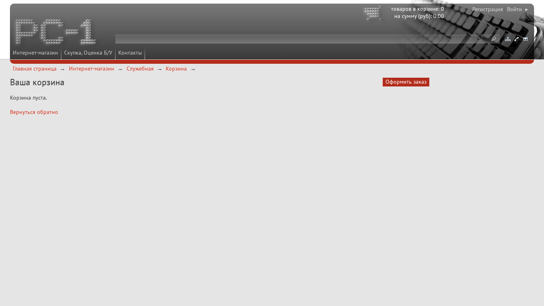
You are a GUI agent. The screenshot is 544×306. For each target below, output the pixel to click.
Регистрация (487, 9)
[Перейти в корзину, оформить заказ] (374, 14)
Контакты (130, 52)
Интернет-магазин (35, 52)
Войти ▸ (517, 9)
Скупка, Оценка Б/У (88, 52)
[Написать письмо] (525, 39)
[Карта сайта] (507, 39)
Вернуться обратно (34, 112)
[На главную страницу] (56, 33)
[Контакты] (516, 39)
